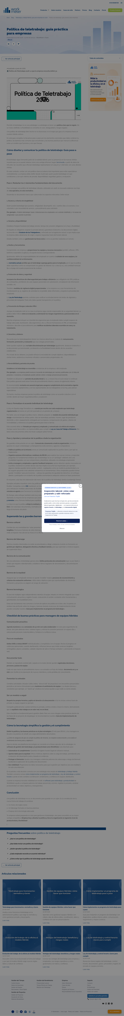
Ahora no (62, 528)
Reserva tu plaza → (62, 521)
